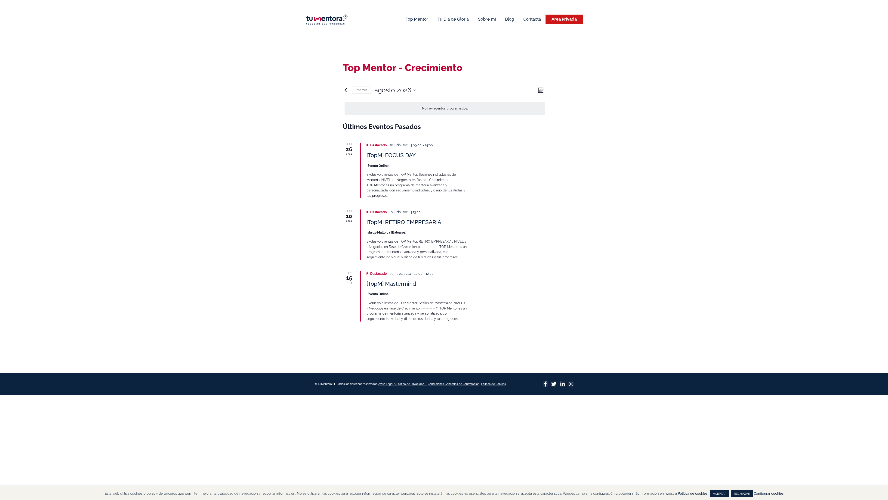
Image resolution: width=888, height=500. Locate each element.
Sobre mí (487, 19)
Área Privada (564, 19)
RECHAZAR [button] (742, 493)
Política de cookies (692, 493)
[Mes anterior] (345, 90)
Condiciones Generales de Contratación (453, 384)
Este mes (361, 90)
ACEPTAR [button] (719, 493)
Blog (509, 19)
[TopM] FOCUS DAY (391, 155)
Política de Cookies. (493, 384)
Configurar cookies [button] (768, 493)
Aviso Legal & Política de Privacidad (401, 384)
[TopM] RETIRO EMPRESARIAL (405, 222)
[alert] (445, 108)
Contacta (532, 19)
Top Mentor (417, 19)
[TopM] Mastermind (391, 283)
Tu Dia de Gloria (453, 19)
